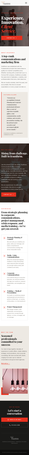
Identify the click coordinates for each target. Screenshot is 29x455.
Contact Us (11, 37)
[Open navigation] (26, 3)
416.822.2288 (15, 425)
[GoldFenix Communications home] (6, 3)
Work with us (4, 363)
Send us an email (15, 419)
